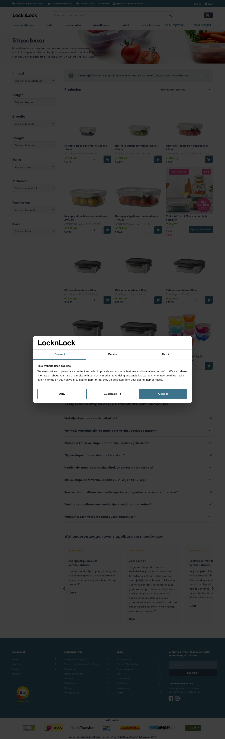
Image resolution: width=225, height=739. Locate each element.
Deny (62, 393)
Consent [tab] (59, 354)
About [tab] (165, 354)
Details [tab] (112, 354)
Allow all (163, 393)
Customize (110, 393)
